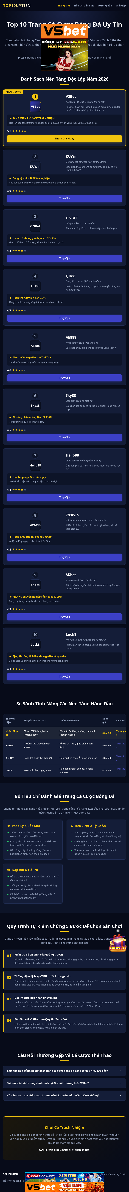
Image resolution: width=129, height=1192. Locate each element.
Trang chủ (64, 5)
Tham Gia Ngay (64, 138)
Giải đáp (121, 5)
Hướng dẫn (105, 5)
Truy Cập (64, 198)
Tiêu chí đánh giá (84, 5)
